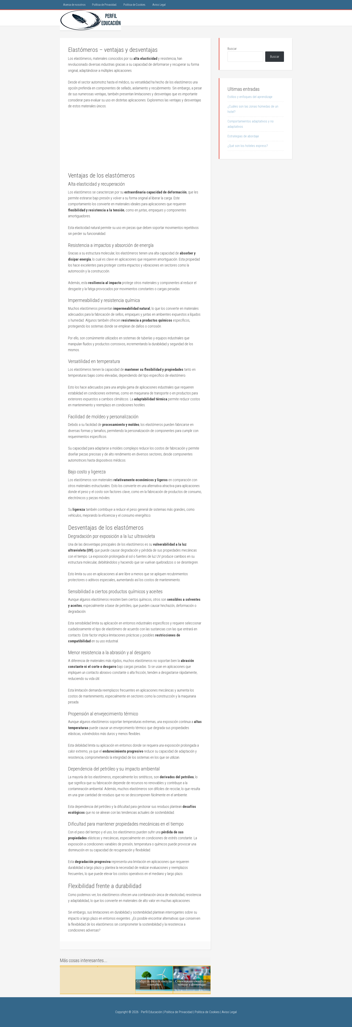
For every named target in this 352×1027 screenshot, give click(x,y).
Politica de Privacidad (178, 1012)
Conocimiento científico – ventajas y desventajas (191, 982)
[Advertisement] (135, 143)
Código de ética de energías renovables (154, 982)
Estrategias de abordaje (243, 136)
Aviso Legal (229, 1012)
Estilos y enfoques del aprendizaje (250, 97)
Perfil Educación (90, 20)
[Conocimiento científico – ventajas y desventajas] (191, 990)
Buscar (232, 49)
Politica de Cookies (207, 1012)
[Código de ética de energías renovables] (154, 990)
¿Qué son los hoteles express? (248, 146)
